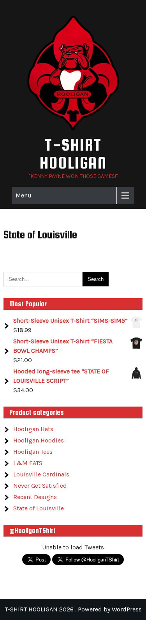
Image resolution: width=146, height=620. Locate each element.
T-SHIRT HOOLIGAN (73, 153)
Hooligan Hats (33, 429)
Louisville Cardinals (41, 474)
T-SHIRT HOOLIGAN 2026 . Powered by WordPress (73, 609)
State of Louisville (38, 508)
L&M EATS (27, 463)
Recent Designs (35, 497)
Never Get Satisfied (40, 485)
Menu (24, 195)
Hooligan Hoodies (38, 440)
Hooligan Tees (33, 451)
